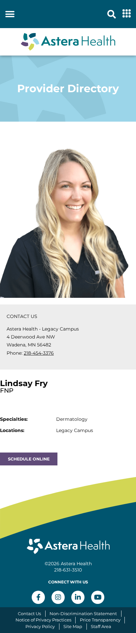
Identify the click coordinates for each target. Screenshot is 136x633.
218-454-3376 (39, 353)
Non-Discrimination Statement (83, 613)
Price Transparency (100, 619)
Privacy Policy (40, 626)
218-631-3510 (68, 570)
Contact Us (29, 613)
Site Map (72, 626)
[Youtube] (97, 597)
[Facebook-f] (38, 597)
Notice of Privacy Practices (43, 619)
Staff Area (101, 626)
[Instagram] (58, 597)
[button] (9, 14)
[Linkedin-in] (78, 597)
